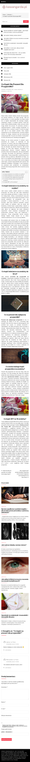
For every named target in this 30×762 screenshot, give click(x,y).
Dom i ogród (7, 67)
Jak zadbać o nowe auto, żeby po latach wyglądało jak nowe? (14, 48)
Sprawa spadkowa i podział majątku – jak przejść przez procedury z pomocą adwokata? (16, 31)
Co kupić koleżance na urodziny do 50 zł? (13, 175)
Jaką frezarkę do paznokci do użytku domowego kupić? (6, 472)
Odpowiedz (8, 650)
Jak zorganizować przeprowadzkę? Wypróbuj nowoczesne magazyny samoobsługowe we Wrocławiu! (22, 474)
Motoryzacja (7, 77)
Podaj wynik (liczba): (6, 729)
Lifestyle (6, 74)
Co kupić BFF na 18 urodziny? (10, 182)
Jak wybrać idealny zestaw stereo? (12, 35)
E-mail (3, 708)
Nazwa (3, 702)
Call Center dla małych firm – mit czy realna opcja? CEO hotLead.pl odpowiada (14, 53)
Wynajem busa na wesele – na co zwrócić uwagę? (14, 58)
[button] (25, 172)
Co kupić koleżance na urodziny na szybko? (14, 174)
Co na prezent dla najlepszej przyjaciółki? (13, 177)
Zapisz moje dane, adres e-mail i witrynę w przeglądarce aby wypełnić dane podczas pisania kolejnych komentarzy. (14, 726)
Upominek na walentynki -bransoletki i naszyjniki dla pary (16, 44)
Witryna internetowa (6, 715)
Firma (5, 71)
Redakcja (20, 89)
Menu (4, 1)
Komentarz (4, 687)
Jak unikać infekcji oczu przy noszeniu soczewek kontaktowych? (16, 39)
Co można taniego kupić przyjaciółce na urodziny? (13, 179)
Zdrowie (6, 80)
